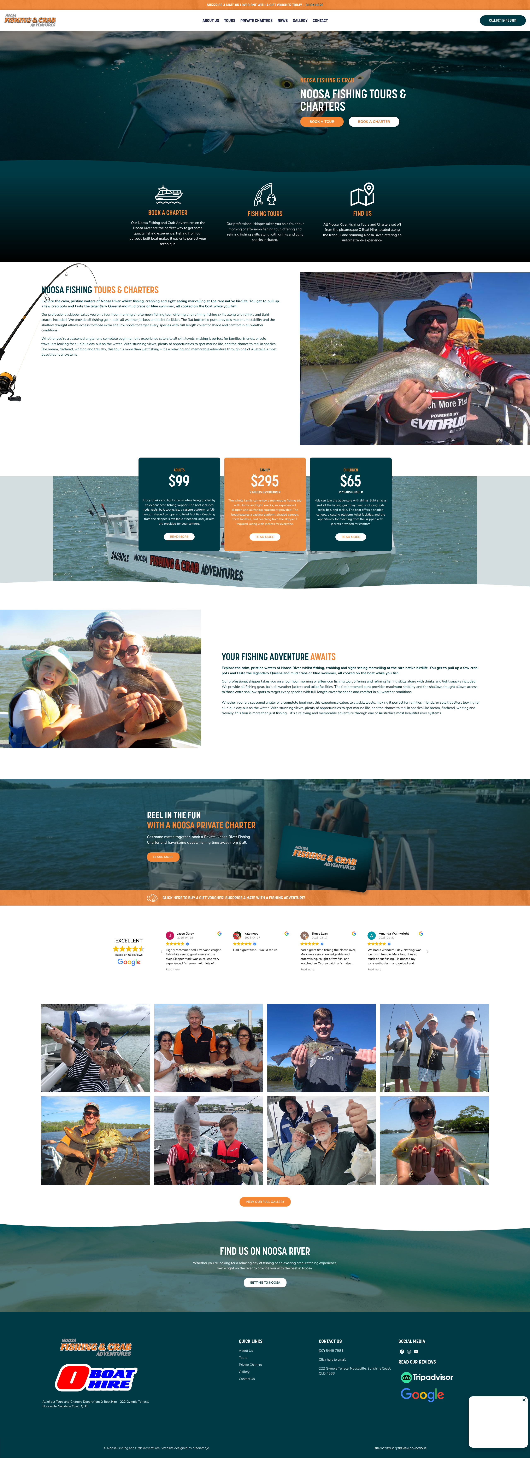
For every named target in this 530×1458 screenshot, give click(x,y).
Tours (229, 20)
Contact (320, 20)
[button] (427, 951)
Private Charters (256, 20)
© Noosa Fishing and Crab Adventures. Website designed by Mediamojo (156, 1448)
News (283, 20)
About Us (210, 20)
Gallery (300, 20)
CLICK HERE (314, 4)
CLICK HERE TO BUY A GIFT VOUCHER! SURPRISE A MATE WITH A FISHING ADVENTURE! (234, 897)
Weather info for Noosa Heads (498, 1443)
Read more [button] (172, 969)
